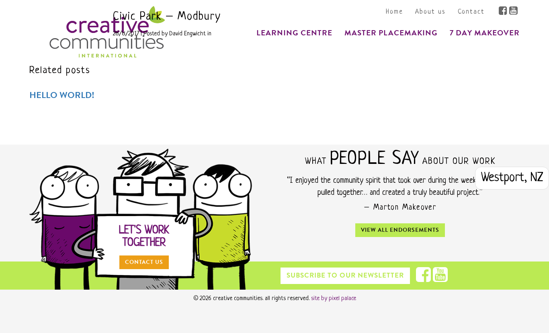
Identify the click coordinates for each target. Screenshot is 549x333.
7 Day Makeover (485, 33)
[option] (400, 196)
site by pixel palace (333, 298)
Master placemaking (108, 126)
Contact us (144, 262)
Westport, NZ (512, 178)
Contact (471, 12)
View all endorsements (400, 230)
